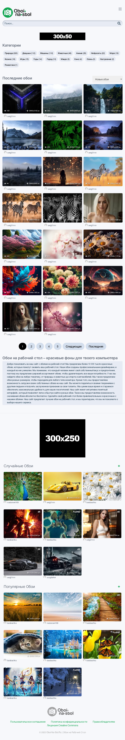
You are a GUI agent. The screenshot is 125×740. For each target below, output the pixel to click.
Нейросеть (98, 53)
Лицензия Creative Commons (62, 725)
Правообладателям (104, 721)
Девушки (28, 53)
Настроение (107, 59)
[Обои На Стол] (19, 12)
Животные (64, 53)
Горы (38, 59)
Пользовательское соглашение (28, 721)
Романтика (11, 64)
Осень (91, 59)
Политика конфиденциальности (69, 721)
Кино (78, 59)
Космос (10, 59)
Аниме (81, 53)
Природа (11, 53)
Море (114, 53)
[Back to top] (116, 730)
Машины (46, 53)
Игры (24, 59)
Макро (65, 59)
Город (51, 59)
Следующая (74, 346)
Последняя (96, 346)
